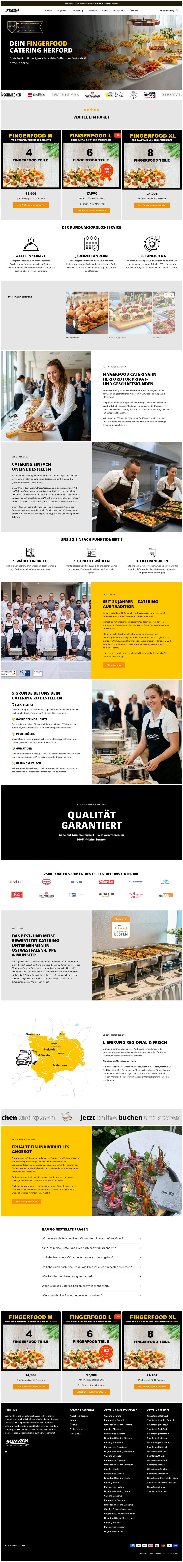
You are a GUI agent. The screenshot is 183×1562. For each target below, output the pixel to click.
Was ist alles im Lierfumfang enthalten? (67, 1276)
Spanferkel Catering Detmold (161, 1420)
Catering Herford (112, 1482)
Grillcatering (77, 10)
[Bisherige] (52, 3)
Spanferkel (92, 10)
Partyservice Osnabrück (115, 1500)
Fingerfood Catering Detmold (118, 1424)
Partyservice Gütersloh (115, 1460)
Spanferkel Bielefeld (157, 1429)
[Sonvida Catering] (12, 10)
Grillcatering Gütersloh (158, 1442)
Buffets (48, 10)
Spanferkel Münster (156, 1491)
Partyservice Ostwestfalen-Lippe (119, 1513)
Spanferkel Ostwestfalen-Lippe (162, 1482)
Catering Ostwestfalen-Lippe (118, 1509)
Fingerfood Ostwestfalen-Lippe (119, 1518)
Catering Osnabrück (113, 1495)
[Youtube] (5, 1452)
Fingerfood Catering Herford (117, 1491)
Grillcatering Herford (157, 1460)
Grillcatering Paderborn (158, 1433)
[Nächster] (130, 3)
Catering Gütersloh (113, 1455)
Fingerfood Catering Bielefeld (118, 1438)
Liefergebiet (75, 1433)
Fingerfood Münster (113, 1531)
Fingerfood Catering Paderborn (119, 1451)
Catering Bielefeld (112, 1429)
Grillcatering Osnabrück (158, 1469)
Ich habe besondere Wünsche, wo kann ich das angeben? (77, 1257)
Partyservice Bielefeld (114, 1433)
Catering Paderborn (113, 1442)
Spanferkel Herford (156, 1464)
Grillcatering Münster (157, 1487)
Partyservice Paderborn (115, 1447)
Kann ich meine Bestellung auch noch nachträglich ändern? (79, 1248)
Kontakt (74, 1420)
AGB (151, 1553)
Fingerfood (61, 10)
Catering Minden (112, 1469)
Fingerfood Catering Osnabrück (119, 1504)
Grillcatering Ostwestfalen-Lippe (162, 1478)
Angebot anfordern (79, 1415)
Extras (105, 10)
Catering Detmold (112, 1415)
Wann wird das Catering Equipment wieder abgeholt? (75, 1286)
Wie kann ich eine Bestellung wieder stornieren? (72, 1295)
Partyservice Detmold (114, 1420)
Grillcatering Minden (157, 1451)
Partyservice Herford (114, 1487)
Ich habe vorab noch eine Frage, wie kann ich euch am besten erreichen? (87, 1267)
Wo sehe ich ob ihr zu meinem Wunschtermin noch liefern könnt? (82, 1238)
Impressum (160, 1553)
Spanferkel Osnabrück (157, 1473)
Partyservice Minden (114, 1473)
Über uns (134, 10)
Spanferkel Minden (156, 1455)
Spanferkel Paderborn (157, 1438)
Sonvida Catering (18, 1545)
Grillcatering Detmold (157, 1415)
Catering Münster (112, 1522)
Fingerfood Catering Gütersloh (118, 1464)
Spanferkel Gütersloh (157, 1447)
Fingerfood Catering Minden (117, 1478)
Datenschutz (173, 1553)
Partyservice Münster (114, 1527)
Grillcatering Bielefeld (157, 1424)
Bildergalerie (119, 10)
